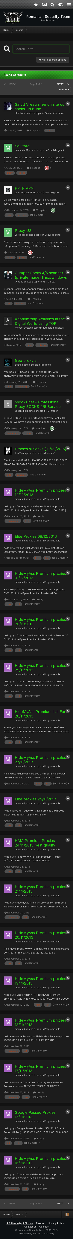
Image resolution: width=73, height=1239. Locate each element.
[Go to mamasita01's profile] (8, 148)
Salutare (22, 146)
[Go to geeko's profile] (8, 362)
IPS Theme (13, 1223)
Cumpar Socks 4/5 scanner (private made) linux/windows (41, 275)
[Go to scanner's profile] (8, 190)
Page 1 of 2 (36, 84)
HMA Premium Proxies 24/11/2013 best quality (35, 842)
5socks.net (21, 411)
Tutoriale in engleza (53, 327)
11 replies (41, 210)
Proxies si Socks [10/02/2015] (40, 449)
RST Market (48, 281)
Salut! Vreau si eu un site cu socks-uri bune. (39, 106)
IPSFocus (28, 1223)
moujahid (20, 499)
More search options (53, 59)
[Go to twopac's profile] (8, 275)
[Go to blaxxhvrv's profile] (8, 106)
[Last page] (68, 84)
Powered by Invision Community (36, 1233)
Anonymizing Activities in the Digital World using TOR (40, 321)
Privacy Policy (56, 1223)
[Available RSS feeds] (67, 1214)
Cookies (44, 1226)
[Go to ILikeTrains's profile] (8, 451)
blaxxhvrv (20, 113)
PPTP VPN (24, 188)
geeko (18, 365)
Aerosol (19, 327)
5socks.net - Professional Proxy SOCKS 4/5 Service (38, 404)
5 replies (34, 167)
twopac (19, 281)
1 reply (40, 516)
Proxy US (23, 230)
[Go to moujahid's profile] (8, 492)
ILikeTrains (20, 453)
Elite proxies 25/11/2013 (35, 799)
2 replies (35, 298)
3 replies (34, 130)
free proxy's (25, 360)
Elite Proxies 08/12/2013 (36, 536)
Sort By (63, 89)
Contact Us (30, 1226)
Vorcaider (20, 235)
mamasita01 (21, 150)
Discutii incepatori (54, 113)
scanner (19, 192)
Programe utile (52, 499)
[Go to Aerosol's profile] (8, 321)
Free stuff (46, 365)
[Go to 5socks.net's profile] (8, 404)
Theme (40, 1223)
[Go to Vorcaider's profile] (8, 232)
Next (60, 84)
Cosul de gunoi (55, 150)
